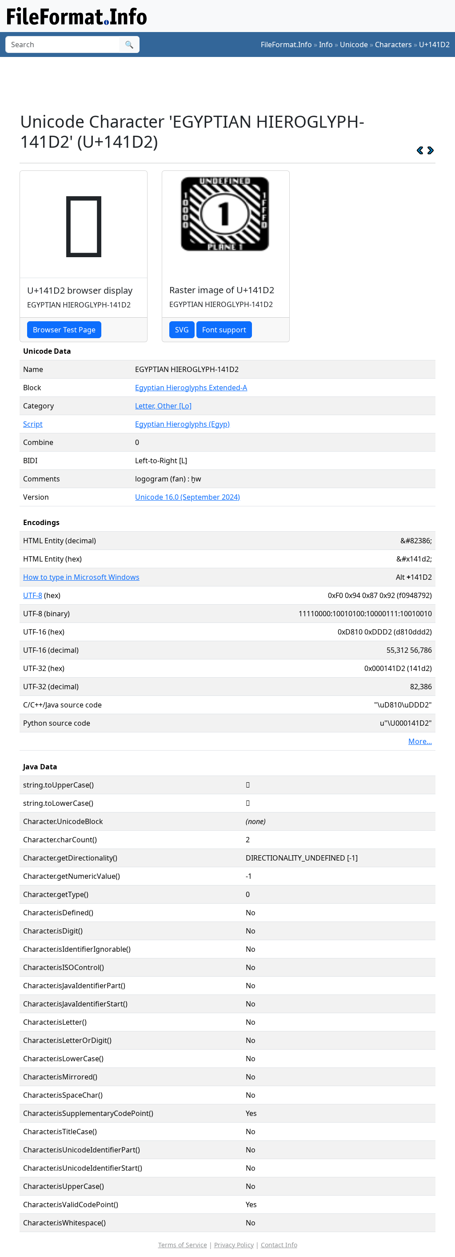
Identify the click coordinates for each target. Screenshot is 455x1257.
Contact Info (279, 1245)
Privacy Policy (234, 1245)
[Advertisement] (233, 84)
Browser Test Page (64, 330)
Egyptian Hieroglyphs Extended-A (191, 387)
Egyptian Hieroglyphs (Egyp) (182, 424)
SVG (182, 330)
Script (33, 424)
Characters (393, 44)
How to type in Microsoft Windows (81, 577)
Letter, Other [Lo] (163, 406)
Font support (224, 330)
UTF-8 (32, 595)
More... (420, 741)
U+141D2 (434, 44)
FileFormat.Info (286, 44)
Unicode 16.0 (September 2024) (187, 497)
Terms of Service (182, 1245)
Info (326, 44)
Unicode (354, 44)
